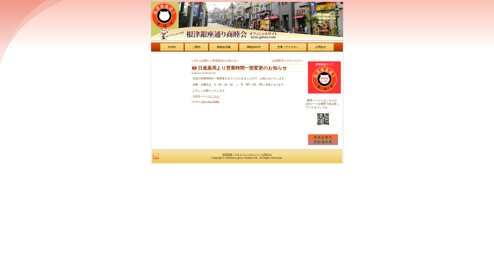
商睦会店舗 (223, 46)
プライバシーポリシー (247, 154)
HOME (172, 46)
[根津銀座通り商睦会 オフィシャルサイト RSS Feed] (156, 156)
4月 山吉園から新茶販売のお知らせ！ (216, 60)
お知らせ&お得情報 (210, 102)
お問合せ (320, 46)
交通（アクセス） (288, 46)
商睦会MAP (254, 46)
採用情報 (227, 154)
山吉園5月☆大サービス (286, 60)
